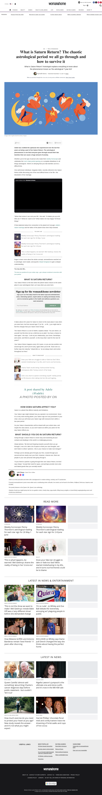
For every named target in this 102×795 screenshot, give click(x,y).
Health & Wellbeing (41, 10)
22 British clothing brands (45, 756)
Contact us (50, 775)
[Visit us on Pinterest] (101, 2)
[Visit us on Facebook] (94, 2)
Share (18, 142)
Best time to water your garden (37, 14)
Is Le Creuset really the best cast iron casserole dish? (46, 752)
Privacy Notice (19, 311)
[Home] (10, 10)
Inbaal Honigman (44, 262)
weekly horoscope (52, 159)
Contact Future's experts (37, 775)
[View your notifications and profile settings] (15, 4)
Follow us (51, 142)
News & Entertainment (53, 48)
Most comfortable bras (61, 755)
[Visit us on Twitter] (96, 2)
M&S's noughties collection (74, 14)
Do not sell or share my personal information (60, 777)
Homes (30, 10)
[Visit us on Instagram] (98, 2)
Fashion (15, 10)
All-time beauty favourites (45, 746)
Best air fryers (59, 749)
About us (25, 775)
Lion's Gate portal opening (31, 161)
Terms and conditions (62, 775)
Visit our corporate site (72, 790)
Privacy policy (75, 775)
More (89, 10)
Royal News (60, 10)
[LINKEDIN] (23, 475)
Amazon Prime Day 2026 (17, 14)
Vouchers (40, 759)
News (67, 73)
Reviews (81, 10)
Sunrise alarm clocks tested (46, 749)
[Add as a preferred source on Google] (51, 783)
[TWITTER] (18, 475)
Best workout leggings (61, 752)
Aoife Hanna (43, 73)
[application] (38, 195)
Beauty (23, 10)
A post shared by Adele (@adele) (38, 391)
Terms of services (35, 310)
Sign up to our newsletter (80, 750)
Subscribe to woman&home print (80, 747)
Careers (41, 777)
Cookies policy (32, 777)
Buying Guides (71, 10)
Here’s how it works (70, 77)
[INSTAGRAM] (20, 475)
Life (52, 10)
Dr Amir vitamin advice (56, 14)
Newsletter (59, 142)
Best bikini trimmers (61, 746)
